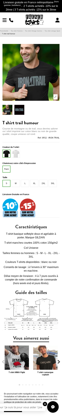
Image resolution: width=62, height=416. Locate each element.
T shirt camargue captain (45, 373)
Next (59, 362)
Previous (3, 362)
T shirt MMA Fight (17, 372)
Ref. (39, 138)
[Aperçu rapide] (17, 369)
